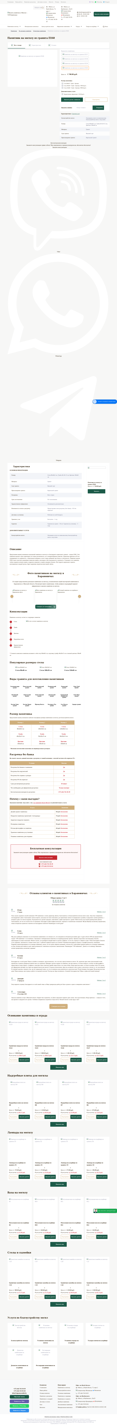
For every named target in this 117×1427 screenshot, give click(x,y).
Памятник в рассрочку (30, 2)
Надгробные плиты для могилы (27, 1075)
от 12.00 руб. (47, 1232)
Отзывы (57, 2)
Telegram (107, 2)
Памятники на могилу (13, 26)
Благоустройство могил (48, 26)
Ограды (78, 26)
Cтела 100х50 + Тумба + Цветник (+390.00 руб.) (75, 85)
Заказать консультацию (102, 14)
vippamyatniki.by (54, 1423)
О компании (10, 2)
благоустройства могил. (67, 717)
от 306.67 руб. (21, 1055)
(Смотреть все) (76, 113)
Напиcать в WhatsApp (19, 1406)
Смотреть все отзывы (59, 1006)
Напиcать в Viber (19, 1401)
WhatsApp (99, 2)
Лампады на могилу (20, 1132)
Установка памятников (64, 1393)
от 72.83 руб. (99, 1112)
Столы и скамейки (19, 1252)
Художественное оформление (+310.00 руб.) (74, 94)
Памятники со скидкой (46, 1399)
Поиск (106, 26)
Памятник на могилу (15, 617)
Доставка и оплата (42, 2)
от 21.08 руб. (73, 1112)
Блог (41, 1404)
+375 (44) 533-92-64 (19, 1391)
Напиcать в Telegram (19, 1410)
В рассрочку (96, 99)
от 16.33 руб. (99, 1172)
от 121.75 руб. (73, 1055)
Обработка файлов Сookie (66, 1416)
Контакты (63, 2)
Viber (92, 2)
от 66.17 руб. (21, 1112)
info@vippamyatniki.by (85, 12)
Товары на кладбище (91, 26)
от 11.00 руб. (21, 1232)
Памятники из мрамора (64, 1396)
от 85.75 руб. (99, 1292)
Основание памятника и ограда (27, 1015)
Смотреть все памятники (44, 606)
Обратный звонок (19, 1396)
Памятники (14, 31)
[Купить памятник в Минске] (17, 14)
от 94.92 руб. (47, 1112)
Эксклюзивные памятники (65, 1404)
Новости (51, 2)
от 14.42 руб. (21, 1172)
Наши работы (18, 2)
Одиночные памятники (39, 31)
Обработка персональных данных (52, 1416)
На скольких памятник (25, 31)
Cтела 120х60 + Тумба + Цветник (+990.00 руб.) (75, 88)
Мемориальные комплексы (31, 26)
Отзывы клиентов (45, 1393)
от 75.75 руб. (21, 1292)
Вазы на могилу (17, 1192)
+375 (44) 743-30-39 (19, 1388)
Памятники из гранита (64, 1399)
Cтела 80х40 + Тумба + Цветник (71, 83)
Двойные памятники (63, 1401)
